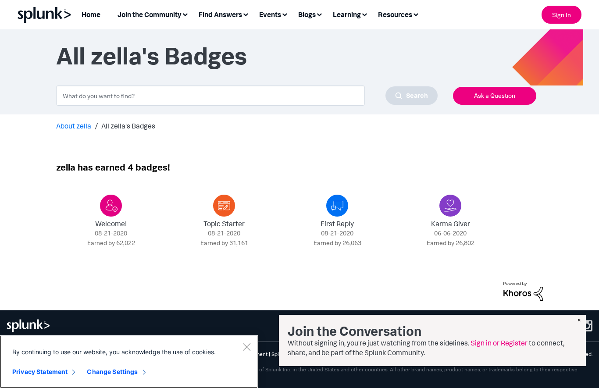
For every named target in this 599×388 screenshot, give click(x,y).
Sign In (561, 14)
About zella (73, 125)
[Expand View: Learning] (364, 13)
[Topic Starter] (224, 206)
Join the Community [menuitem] (150, 14)
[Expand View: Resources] (415, 13)
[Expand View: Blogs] (319, 13)
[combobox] (247, 95)
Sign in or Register (499, 342)
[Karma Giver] (450, 206)
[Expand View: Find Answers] (245, 13)
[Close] (246, 346)
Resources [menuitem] (395, 14)
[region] (129, 361)
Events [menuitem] (270, 14)
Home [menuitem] (91, 14)
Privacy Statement (40, 371)
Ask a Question (494, 95)
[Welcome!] (111, 206)
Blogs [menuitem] (307, 14)
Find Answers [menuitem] (220, 14)
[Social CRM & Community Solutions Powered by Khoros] (523, 290)
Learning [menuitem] (347, 14)
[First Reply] (337, 206)
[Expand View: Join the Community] (185, 13)
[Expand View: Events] (284, 13)
